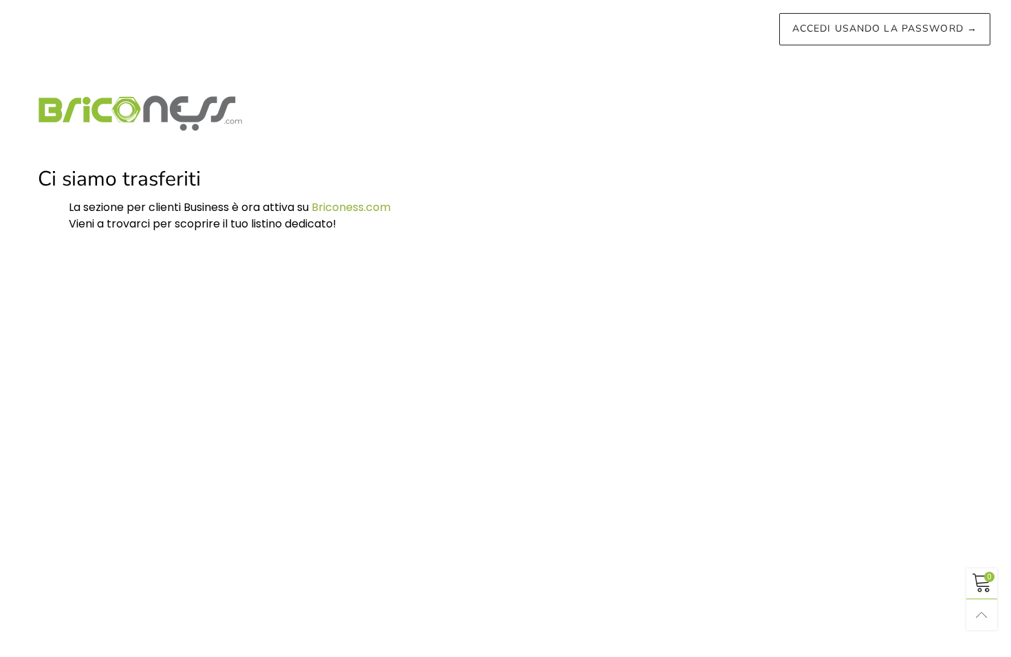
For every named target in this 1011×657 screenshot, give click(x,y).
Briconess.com (351, 207)
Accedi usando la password (884, 28)
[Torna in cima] (981, 614)
